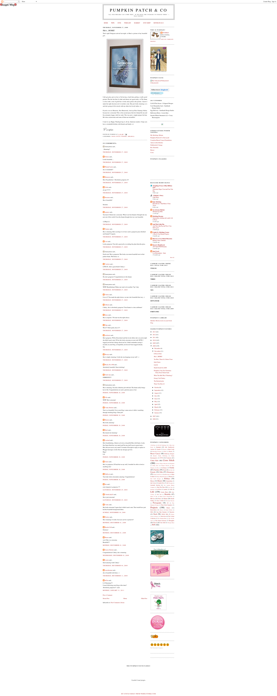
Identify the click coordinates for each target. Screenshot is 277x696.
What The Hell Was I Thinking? (163, 375)
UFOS (119, 23)
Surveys (157, 516)
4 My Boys (153, 445)
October (156, 387)
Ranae (107, 537)
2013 (154, 332)
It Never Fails (158, 354)
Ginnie (107, 157)
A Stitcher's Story (158, 195)
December (157, 348)
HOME (106, 23)
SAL (151, 512)
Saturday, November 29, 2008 (115, 490)
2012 (154, 335)
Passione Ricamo (170, 500)
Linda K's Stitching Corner (161, 232)
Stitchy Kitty (165, 514)
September (157, 390)
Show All (172, 257)
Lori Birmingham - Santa (159, 253)
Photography (157, 503)
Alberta (107, 305)
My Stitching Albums (156, 135)
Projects (154, 507)
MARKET (137, 23)
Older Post (144, 598)
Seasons (172, 512)
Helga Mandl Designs (162, 476)
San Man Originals (162, 512)
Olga (106, 325)
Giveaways (170, 472)
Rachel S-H (108, 527)
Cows (152, 152)
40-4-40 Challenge (162, 445)
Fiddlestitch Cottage (156, 145)
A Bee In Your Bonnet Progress (161, 234)
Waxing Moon (171, 522)
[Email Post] (125, 134)
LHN (171, 489)
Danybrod (172, 463)
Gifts (161, 472)
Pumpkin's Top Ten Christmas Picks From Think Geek (162, 372)
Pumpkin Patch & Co (138, 10)
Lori (106, 241)
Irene (106, 315)
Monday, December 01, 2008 (114, 523)
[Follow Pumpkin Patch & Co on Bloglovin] (159, 91)
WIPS (112, 23)
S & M (156, 365)
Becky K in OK (109, 365)
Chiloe (107, 295)
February (157, 410)
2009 (154, 343)
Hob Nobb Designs (155, 478)
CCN (161, 458)
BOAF (165, 451)
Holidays (167, 478)
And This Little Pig (158, 224)
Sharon (107, 420)
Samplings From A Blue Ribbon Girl (162, 186)
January (156, 413)
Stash (155, 514)
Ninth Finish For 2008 (160, 368)
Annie (107, 462)
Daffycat (107, 474)
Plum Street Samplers (166, 505)
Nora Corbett (160, 500)
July (155, 396)
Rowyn (107, 354)
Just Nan (170, 487)
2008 (154, 346)
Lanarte (165, 489)
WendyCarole (109, 167)
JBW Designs (170, 483)
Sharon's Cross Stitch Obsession (162, 239)
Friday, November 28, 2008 (114, 393)
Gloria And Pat (157, 474)
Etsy (158, 468)
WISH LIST (127, 23)
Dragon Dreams (165, 465)
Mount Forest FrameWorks (166, 496)
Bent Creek (171, 449)
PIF (168, 503)
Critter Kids (154, 460)
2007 (154, 416)
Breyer (152, 150)
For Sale (171, 470)
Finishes (124, 136)
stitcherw (107, 335)
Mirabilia (131, 136)
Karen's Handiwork (159, 245)
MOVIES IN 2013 (159, 23)
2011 (154, 337)
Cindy (107, 505)
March (156, 407)
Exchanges (164, 468)
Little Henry (156, 197)
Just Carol (156, 251)
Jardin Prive (161, 483)
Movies (152, 498)
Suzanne (107, 197)
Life (152, 491)
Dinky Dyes (155, 465)
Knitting (152, 489)
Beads (164, 449)
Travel (155, 523)
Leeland (107, 440)
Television (163, 516)
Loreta (107, 560)
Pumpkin (166, 32)
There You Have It (159, 384)
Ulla (106, 397)
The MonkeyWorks (162, 518)
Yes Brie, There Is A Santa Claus (163, 359)
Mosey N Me (153, 496)
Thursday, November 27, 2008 (115, 152)
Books (170, 451)
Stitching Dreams (158, 216)
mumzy (107, 212)
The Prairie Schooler (160, 520)
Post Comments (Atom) (117, 602)
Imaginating (169, 481)
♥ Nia (106, 580)
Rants (168, 508)
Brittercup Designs (169, 453)
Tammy (107, 229)
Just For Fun (161, 487)
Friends (152, 472)
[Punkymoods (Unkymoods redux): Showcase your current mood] (162, 83)
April (156, 404)
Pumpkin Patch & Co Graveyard (159, 138)
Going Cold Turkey (159, 378)
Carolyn (107, 264)
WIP (153, 525)
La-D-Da (158, 489)
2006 (154, 419)
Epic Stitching (157, 202)
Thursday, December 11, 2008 (115, 576)
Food (164, 470)
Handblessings (166, 474)
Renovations (153, 510)
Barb (106, 430)
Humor (159, 481)
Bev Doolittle (154, 147)
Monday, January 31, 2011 (113, 590)
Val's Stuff (162, 522)
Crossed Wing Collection (162, 463)
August (156, 393)
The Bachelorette (159, 381)
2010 (154, 340)
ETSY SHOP (146, 23)
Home (125, 598)
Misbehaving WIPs (158, 211)
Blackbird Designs (156, 451)
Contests (168, 458)
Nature (165, 498)
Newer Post (106, 598)
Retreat (161, 510)
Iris (106, 484)
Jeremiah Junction (155, 485)
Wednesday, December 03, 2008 (116, 555)
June (155, 399)
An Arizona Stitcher (159, 210)
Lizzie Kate (164, 492)
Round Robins (169, 510)
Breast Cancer (155, 453)
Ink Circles (153, 483)
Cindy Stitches (109, 407)
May (155, 401)
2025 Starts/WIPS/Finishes (160, 246)
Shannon (107, 177)
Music (159, 498)
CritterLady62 (109, 494)
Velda (106, 187)
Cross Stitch (115, 136)
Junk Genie (157, 362)
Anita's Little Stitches (156, 143)
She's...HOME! (109, 30)
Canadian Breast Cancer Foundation (161, 140)
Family (172, 467)
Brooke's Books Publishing (160, 456)
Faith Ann (108, 375)
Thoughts (171, 520)
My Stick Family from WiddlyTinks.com (138, 694)
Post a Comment (107, 595)
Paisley (107, 517)
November (157, 351)
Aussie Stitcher (109, 550)
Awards (159, 449)
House (152, 481)
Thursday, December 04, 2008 (115, 565)
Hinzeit (170, 476)
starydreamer (108, 570)
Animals (158, 447)
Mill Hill (159, 494)
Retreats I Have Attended (159, 240)
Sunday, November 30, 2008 (114, 512)
